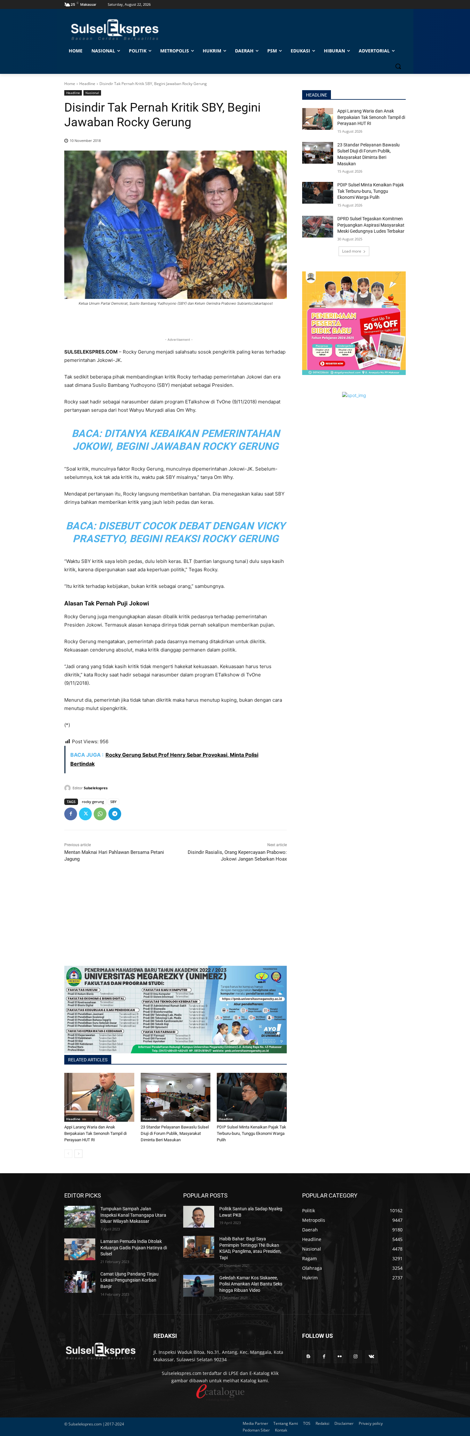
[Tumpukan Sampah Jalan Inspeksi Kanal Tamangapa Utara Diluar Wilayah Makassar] (79, 1217)
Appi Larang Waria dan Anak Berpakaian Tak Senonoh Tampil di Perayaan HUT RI (95, 1133)
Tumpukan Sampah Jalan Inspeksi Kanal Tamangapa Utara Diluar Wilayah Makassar (133, 1215)
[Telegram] (114, 814)
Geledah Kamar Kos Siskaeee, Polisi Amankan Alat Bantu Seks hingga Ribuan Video (250, 1284)
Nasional (92, 92)
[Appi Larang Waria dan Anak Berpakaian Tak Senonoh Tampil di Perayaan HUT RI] (99, 1097)
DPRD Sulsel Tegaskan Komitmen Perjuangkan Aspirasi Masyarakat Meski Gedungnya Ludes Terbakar (370, 225)
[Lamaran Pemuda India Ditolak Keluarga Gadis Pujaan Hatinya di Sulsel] (79, 1249)
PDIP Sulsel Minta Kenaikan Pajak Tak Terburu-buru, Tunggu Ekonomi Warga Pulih (251, 1133)
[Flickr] (339, 1356)
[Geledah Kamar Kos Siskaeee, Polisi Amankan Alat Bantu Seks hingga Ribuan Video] (198, 1286)
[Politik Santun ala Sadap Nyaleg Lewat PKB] (198, 1217)
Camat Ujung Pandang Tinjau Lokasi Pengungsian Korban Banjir (129, 1280)
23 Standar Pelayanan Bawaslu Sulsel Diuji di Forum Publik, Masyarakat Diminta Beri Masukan (175, 1133)
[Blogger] (308, 1356)
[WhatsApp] (100, 814)
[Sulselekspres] (68, 788)
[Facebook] (70, 814)
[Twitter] (85, 814)
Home (69, 83)
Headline (87, 83)
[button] (398, 66)
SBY (113, 801)
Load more (351, 251)
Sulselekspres (95, 787)
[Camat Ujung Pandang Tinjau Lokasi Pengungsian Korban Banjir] (79, 1282)
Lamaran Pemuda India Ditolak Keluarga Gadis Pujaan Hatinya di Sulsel (133, 1247)
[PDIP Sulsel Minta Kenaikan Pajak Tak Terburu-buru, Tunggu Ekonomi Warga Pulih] (252, 1097)
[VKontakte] (371, 1356)
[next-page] (78, 1154)
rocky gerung (93, 801)
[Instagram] (355, 1356)
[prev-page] (68, 1154)
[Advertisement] (175, 921)
